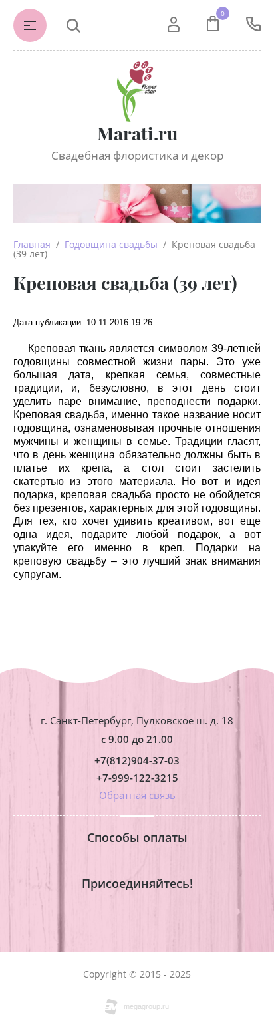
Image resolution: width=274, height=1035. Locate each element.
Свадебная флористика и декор (137, 155)
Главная (32, 244)
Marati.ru (137, 133)
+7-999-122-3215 (137, 778)
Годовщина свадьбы (111, 244)
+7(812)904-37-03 (137, 760)
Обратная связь (137, 795)
